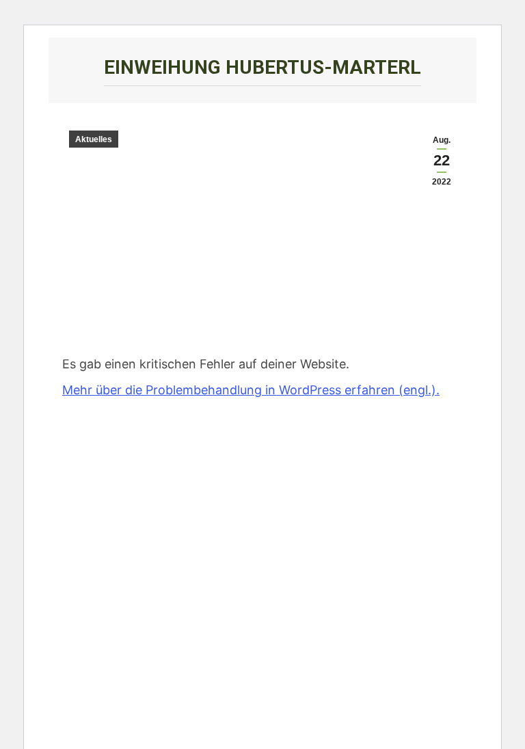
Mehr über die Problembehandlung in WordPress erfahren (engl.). (251, 390)
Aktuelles (93, 139)
